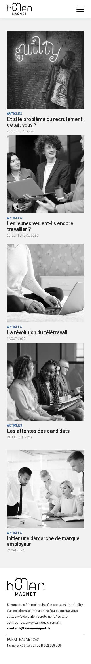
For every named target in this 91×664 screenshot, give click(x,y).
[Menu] (79, 9)
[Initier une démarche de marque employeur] (45, 487)
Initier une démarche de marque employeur (43, 541)
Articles (14, 113)
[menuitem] (79, 9)
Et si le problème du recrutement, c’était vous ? (45, 122)
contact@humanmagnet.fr (28, 628)
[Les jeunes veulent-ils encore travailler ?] (45, 172)
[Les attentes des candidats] (45, 379)
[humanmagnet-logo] (38, 9)
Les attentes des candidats (38, 430)
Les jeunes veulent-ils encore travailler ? (40, 226)
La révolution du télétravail (37, 332)
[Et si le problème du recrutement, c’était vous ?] (45, 68)
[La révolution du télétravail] (45, 281)
